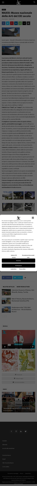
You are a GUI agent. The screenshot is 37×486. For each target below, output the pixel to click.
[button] (33, 218)
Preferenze (18, 265)
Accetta (18, 260)
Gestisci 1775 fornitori (14, 256)
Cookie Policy (14, 269)
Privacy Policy (22, 269)
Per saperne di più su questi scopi (28, 256)
